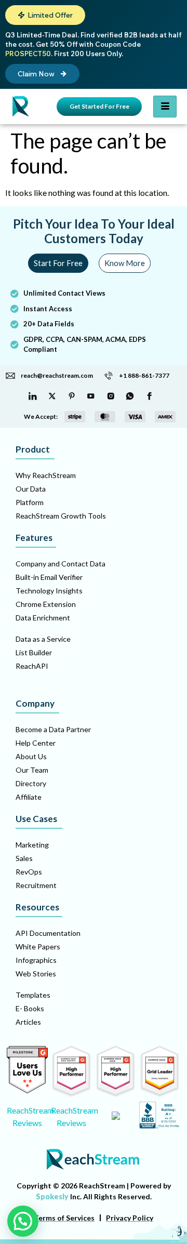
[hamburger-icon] (165, 106)
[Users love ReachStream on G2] (27, 1090)
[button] (45, 15)
